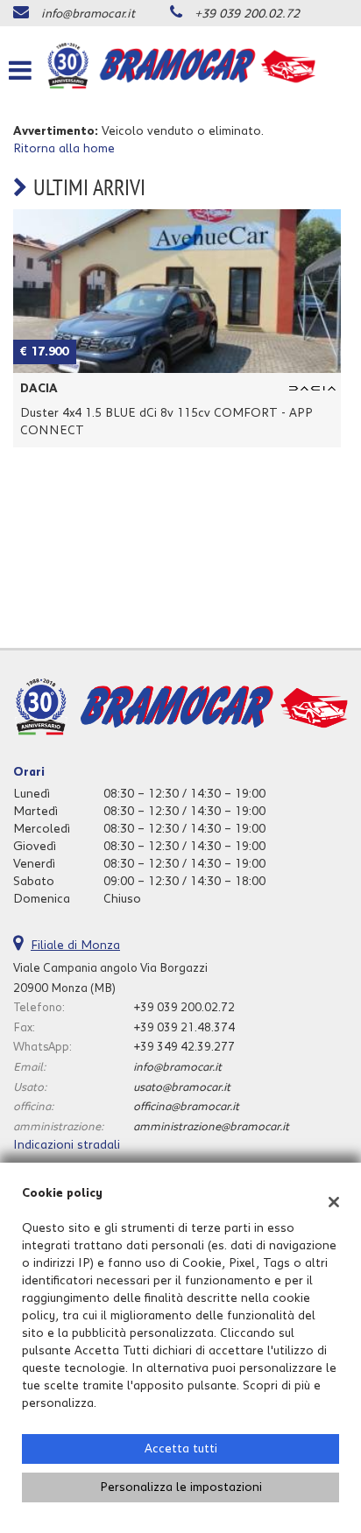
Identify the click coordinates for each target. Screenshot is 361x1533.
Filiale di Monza (75, 945)
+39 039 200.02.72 (247, 14)
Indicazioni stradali (66, 1145)
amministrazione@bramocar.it (211, 1127)
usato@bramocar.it (181, 1087)
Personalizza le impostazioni (181, 1487)
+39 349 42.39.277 (184, 1047)
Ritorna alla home (64, 149)
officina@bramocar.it (186, 1107)
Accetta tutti (181, 1449)
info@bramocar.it (88, 14)
